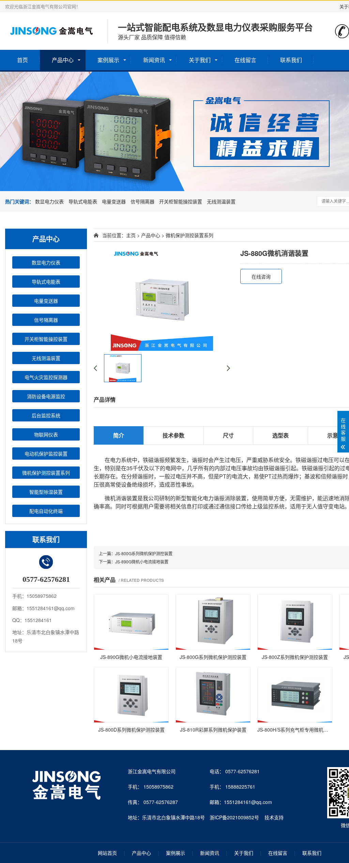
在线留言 (245, 60)
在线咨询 (261, 276)
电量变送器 (114, 201)
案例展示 (108, 60)
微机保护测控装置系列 (46, 472)
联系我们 (291, 60)
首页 (22, 60)
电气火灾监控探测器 (46, 377)
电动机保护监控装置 (46, 453)
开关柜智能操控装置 (180, 201)
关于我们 (200, 60)
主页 (131, 235)
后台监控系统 (46, 415)
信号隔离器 (142, 201)
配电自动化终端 (46, 510)
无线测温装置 (221, 201)
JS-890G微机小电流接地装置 (141, 561)
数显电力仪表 (49, 201)
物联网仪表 (46, 434)
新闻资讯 (154, 60)
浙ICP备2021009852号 (234, 817)
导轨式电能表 (83, 201)
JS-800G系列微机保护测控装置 (143, 553)
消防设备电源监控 (46, 396)
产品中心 (63, 60)
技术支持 (274, 817)
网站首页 (107, 852)
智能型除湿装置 (46, 491)
